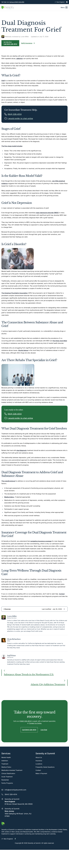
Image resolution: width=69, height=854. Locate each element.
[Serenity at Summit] (34, 824)
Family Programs (7, 783)
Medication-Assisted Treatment (11, 770)
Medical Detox (6, 767)
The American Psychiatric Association (14, 293)
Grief (3, 80)
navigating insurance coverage (40, 541)
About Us (39, 757)
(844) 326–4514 (11, 794)
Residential (5, 780)
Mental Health (6, 757)
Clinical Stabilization (8, 773)
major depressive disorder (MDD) (47, 213)
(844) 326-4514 (25, 721)
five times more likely (60, 341)
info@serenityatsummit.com (15, 790)
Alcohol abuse (23, 350)
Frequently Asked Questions (45, 767)
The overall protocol (8, 481)
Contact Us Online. (35, 723)
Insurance (39, 761)
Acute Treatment (6, 777)
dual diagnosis (22, 450)
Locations (39, 764)
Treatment (4, 764)
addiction (19, 58)
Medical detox (9, 497)
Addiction (4, 761)
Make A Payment (41, 773)
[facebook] (67, 2)
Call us (16, 2)
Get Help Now (10, 43)
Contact (62, 594)
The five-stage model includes (11, 146)
